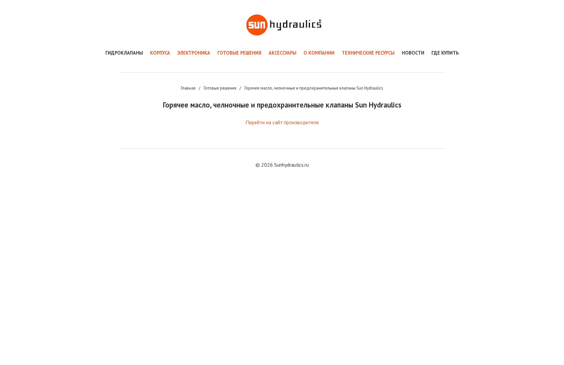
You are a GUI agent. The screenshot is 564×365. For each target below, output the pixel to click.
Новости (413, 53)
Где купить (445, 53)
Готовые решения (220, 88)
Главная (188, 88)
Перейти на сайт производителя (282, 122)
